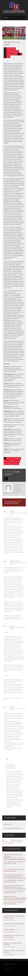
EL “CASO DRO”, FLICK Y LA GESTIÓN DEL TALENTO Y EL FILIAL (14, 916)
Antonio (12, 707)
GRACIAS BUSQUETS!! (9, 929)
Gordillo (12, 511)
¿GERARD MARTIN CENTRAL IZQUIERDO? (14, 923)
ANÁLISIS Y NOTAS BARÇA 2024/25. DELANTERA (13, 943)
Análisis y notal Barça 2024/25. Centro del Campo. (14, 951)
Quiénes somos (8, 969)
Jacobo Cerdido (11, 48)
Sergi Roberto (8, 463)
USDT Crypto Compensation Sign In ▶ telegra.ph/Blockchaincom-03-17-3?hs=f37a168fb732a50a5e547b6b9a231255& (15, 876)
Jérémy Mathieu (16, 458)
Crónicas (9, 54)
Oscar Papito (10, 764)
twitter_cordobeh (15, 561)
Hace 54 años (8, 824)
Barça (8, 458)
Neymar (17, 461)
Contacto (6, 972)
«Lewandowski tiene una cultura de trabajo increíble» (13, 936)
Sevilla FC (16, 463)
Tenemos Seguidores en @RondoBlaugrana (13, 828)
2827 (8, 56)
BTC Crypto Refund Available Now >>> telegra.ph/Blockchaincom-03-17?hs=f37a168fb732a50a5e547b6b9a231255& (15, 887)
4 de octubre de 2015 (12, 51)
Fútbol (15, 54)
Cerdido (12, 626)
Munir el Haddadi (9, 461)
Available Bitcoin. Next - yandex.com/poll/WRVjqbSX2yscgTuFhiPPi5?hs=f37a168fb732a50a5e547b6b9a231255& (15, 898)
